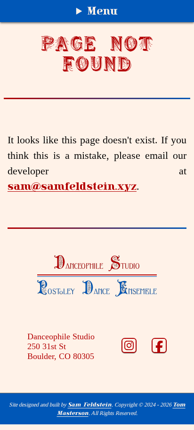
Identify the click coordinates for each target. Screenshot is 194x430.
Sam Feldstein (90, 404)
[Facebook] (159, 346)
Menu (102, 10)
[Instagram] (129, 346)
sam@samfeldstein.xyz (72, 186)
